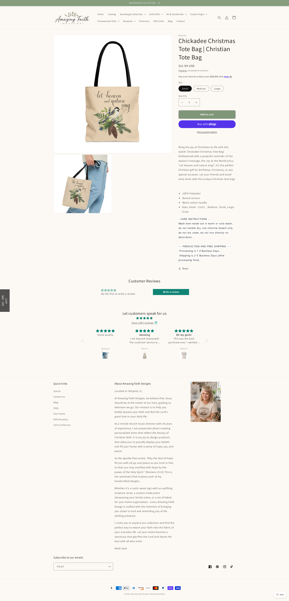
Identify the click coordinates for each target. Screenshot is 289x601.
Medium (201, 88)
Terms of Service (62, 424)
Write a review (171, 292)
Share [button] (185, 268)
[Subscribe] (109, 566)
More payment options (207, 132)
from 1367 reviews (143, 322)
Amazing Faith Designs (139, 594)
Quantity (183, 95)
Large (217, 88)
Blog (55, 402)
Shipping (183, 70)
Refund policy (60, 419)
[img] (145, 318)
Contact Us (59, 396)
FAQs (56, 408)
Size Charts (59, 413)
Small (185, 88)
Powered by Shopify (157, 594)
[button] (132, 14)
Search (57, 391)
